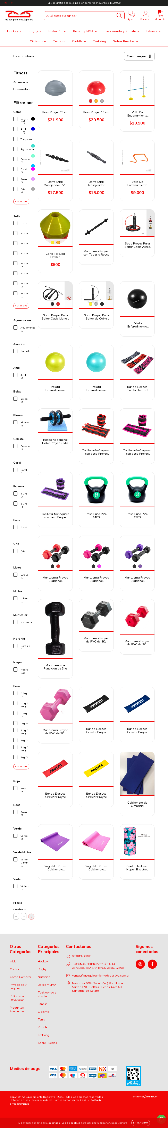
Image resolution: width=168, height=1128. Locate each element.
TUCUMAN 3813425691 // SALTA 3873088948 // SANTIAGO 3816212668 (98, 966)
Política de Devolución (17, 998)
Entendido (140, 1122)
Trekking (99, 41)
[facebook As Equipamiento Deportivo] (12, 3)
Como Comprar (20, 977)
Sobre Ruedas (124, 41)
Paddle (78, 41)
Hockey (13, 31)
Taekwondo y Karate (120, 31)
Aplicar (31, 917)
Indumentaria (22, 89)
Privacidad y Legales (18, 986)
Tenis (57, 41)
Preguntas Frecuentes (17, 1009)
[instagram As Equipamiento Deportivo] (6, 3)
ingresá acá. (79, 1099)
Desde (16, 909)
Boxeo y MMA (84, 31)
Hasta (24, 909)
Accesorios (20, 82)
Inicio (16, 56)
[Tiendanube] (145, 1097)
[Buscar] (119, 15)
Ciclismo (37, 41)
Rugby (34, 31)
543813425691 (82, 956)
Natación (56, 31)
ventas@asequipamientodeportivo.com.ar (100, 975)
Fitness (152, 31)
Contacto (16, 969)
